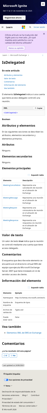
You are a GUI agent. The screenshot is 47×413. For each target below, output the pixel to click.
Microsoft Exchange (18, 55)
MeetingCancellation (12, 185)
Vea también (9, 88)
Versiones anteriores (10, 395)
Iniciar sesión (39, 27)
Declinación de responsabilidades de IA (18, 391)
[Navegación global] (2, 27)
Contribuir (35, 395)
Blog (24, 395)
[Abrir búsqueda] (30, 27)
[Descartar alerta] (43, 4)
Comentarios (9, 82)
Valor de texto (10, 78)
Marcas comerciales (27, 406)
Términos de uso (9, 406)
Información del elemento (15, 85)
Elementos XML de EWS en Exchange (24, 332)
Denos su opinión (16, 48)
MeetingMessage (10, 198)
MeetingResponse (10, 220)
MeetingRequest (10, 207)
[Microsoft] (23, 27)
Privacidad (6, 399)
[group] (23, 306)
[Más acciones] (43, 55)
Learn (5, 55)
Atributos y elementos (13, 75)
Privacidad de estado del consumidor (17, 402)
